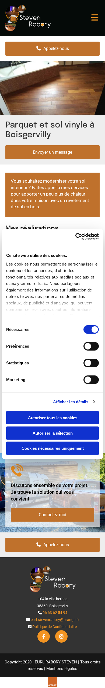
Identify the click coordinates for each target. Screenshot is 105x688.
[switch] (91, 346)
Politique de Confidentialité (54, 627)
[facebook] (43, 636)
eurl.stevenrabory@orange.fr (55, 619)
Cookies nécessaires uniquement (53, 448)
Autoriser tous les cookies (52, 417)
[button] (76, 18)
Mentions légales (61, 668)
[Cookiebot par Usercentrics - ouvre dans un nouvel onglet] (75, 236)
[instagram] (61, 636)
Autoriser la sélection (53, 433)
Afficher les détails (71, 401)
